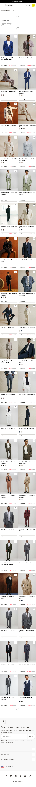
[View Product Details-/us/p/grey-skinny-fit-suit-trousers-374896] (27, 550)
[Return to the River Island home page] (10, 5)
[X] (11, 776)
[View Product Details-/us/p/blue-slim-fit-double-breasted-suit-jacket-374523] (27, 281)
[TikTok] (30, 776)
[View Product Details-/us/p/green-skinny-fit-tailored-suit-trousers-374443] (9, 180)
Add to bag (8, 65)
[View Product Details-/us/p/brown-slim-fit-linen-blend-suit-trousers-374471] (9, 281)
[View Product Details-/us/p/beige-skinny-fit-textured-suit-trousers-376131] (27, 483)
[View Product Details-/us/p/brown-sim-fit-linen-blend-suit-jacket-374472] (9, 247)
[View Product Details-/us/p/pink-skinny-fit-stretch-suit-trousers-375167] (9, 483)
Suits (3, 24)
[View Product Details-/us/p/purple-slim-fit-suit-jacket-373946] (27, 45)
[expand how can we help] (33, 749)
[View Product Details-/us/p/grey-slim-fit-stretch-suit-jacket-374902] (9, 517)
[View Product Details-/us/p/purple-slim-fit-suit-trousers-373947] (9, 79)
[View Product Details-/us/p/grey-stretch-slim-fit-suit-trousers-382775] (9, 685)
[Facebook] (6, 776)
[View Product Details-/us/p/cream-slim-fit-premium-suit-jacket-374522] (27, 214)
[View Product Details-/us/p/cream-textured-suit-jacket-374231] (9, 113)
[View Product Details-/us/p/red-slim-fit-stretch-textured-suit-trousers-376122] (27, 517)
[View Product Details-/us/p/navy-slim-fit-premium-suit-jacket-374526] (27, 348)
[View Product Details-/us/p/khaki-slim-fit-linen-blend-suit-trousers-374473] (9, 449)
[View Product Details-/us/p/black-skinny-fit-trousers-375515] (9, 651)
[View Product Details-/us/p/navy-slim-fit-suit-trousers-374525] (27, 416)
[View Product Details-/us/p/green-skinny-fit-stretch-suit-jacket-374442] (27, 180)
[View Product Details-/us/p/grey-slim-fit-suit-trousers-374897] (9, 618)
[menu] (2, 5)
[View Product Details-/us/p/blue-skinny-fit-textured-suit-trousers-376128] (27, 79)
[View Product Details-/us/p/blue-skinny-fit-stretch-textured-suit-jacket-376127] (9, 45)
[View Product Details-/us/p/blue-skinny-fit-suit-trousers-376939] (27, 651)
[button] (9, 61)
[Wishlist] (29, 5)
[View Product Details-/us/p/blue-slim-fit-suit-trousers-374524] (9, 382)
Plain (9, 24)
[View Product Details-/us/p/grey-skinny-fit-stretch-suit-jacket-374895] (27, 618)
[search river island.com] (26, 5)
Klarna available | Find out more (17, 1)
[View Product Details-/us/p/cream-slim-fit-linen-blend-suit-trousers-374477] (27, 113)
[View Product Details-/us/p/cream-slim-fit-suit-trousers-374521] (27, 315)
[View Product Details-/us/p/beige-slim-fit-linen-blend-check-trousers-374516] (9, 348)
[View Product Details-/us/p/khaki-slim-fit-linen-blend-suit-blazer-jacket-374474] (27, 449)
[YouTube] (25, 776)
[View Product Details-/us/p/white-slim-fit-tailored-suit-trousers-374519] (9, 416)
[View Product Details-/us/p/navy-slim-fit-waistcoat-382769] (27, 685)
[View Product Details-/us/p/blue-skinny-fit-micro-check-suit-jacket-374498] (27, 146)
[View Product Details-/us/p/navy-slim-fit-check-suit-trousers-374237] (9, 315)
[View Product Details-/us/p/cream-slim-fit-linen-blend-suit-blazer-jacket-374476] (9, 146)
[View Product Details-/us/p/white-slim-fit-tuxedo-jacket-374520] (27, 382)
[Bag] (33, 5)
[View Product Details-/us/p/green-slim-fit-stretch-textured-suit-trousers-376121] (9, 550)
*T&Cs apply (4, 740)
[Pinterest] (20, 776)
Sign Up (31, 736)
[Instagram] (15, 776)
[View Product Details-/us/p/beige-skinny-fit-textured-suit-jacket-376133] (27, 584)
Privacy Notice (9, 742)
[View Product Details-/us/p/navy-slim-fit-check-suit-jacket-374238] (27, 247)
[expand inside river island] (33, 759)
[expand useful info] (33, 754)
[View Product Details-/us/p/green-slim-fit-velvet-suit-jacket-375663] (9, 584)
